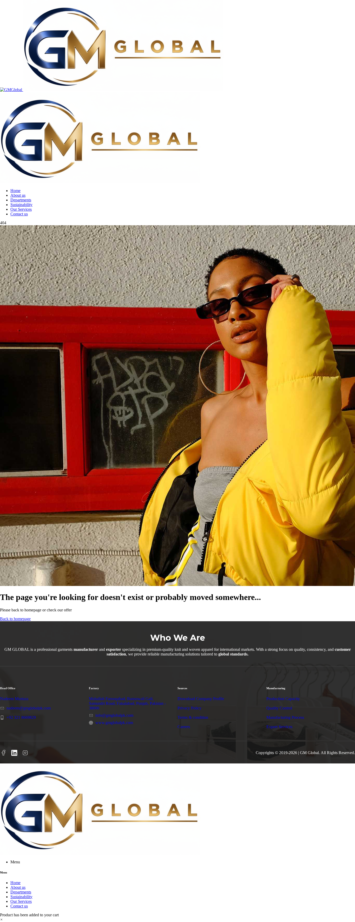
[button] (1, 919)
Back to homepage (15, 619)
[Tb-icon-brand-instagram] (25, 752)
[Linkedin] (14, 752)
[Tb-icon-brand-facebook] (3, 752)
